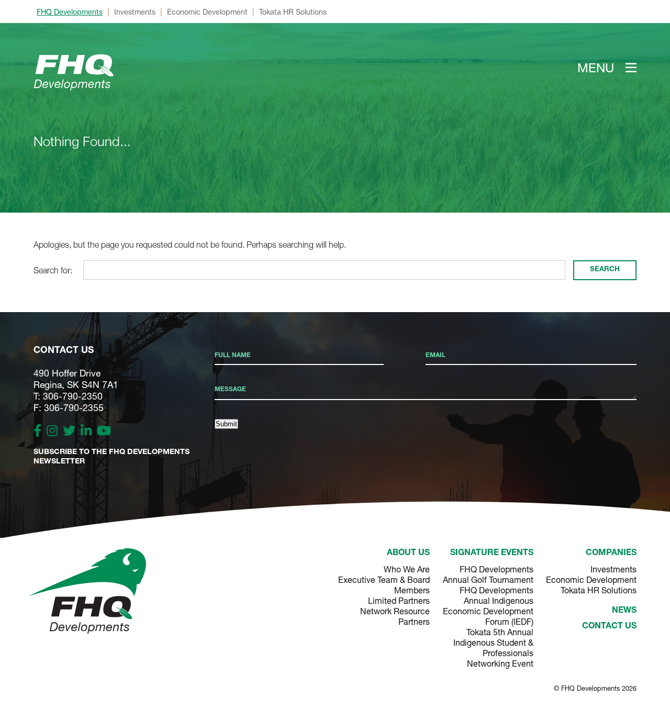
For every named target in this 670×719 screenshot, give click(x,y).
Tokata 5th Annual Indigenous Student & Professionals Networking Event (493, 647)
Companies (611, 553)
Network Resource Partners (395, 616)
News (624, 611)
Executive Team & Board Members (384, 584)
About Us (408, 553)
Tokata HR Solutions (293, 11)
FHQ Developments (70, 11)
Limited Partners (399, 600)
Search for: (53, 270)
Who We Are (407, 569)
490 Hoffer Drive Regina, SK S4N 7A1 (76, 379)
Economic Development (207, 11)
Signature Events (491, 553)
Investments (134, 11)
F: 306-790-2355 (69, 407)
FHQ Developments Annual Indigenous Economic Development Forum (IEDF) (488, 605)
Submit (226, 424)
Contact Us (609, 627)
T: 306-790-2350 (68, 396)
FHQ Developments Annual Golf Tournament (488, 574)
